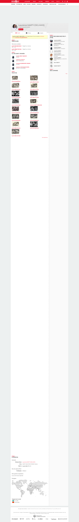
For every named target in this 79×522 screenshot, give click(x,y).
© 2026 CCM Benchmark (45, 513)
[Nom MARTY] (51, 62)
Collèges (28, 4)
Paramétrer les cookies (58, 512)
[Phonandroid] (62, 519)
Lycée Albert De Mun (16, 49)
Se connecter (19, 4)
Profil (18, 33)
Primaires (34, 4)
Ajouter (21, 29)
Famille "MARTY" (57, 65)
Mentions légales (32, 513)
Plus (58, 1)
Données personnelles (50, 512)
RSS (41, 512)
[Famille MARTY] (51, 66)
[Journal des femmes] (15, 519)
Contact (33, 512)
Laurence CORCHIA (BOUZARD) (22, 67)
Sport (34, 1)
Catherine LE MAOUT (20, 59)
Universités (39, 4)
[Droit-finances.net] (34, 519)
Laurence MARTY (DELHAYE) (36, 105)
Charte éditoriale (25, 512)
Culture (40, 1)
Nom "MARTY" (57, 62)
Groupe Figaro (38, 513)
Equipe (21, 512)
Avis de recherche (61, 4)
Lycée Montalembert (16, 46)
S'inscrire (13, 4)
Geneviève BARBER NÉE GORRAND (23, 63)
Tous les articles (37, 512)
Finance (47, 1)
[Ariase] (53, 519)
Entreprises (45, 4)
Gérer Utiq (64, 512)
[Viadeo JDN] (47, 519)
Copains (41, 33)
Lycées (24, 4)
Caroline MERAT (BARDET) (21, 56)
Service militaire (52, 4)
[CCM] (22, 519)
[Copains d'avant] (40, 519)
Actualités (27, 1)
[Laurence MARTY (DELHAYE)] (15, 27)
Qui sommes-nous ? (16, 512)
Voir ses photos (45, 137)
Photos (29, 33)
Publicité (30, 512)
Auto (53, 1)
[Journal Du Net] (28, 519)
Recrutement (45, 512)
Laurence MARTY (57, 40)
